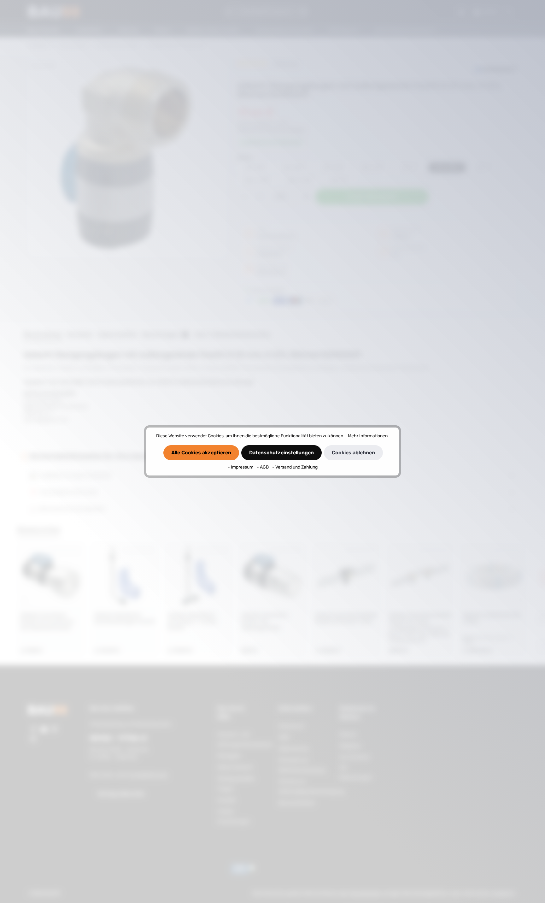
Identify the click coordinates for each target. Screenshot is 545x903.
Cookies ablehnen (353, 453)
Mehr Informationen (368, 436)
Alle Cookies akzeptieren (201, 453)
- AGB (263, 467)
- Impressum (241, 467)
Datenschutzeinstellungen (281, 453)
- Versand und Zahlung (295, 467)
